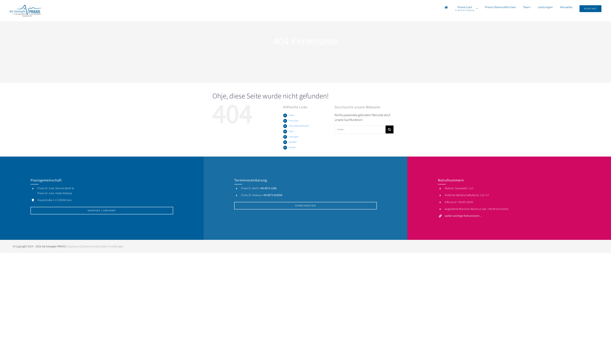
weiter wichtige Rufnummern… (463, 216)
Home (291, 115)
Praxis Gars (293, 120)
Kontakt (292, 147)
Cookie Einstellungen (111, 246)
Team (291, 131)
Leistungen (293, 136)
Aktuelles (293, 142)
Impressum (73, 246)
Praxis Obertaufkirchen (299, 126)
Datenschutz (89, 246)
